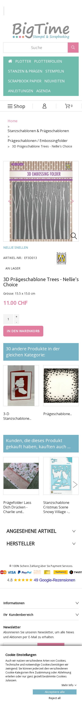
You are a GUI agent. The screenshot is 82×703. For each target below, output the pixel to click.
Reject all (55, 698)
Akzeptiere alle (55, 692)
